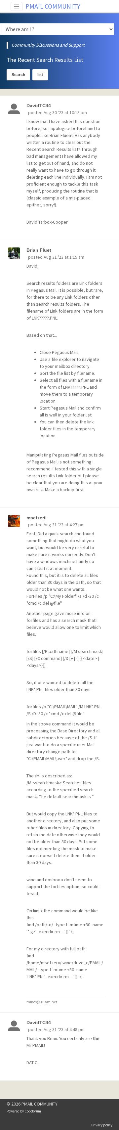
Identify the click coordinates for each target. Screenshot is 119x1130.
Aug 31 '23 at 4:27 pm (64, 525)
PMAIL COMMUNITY (52, 6)
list (40, 74)
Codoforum (32, 1111)
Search (18, 74)
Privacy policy (101, 1125)
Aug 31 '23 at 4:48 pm (64, 1029)
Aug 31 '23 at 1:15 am (64, 257)
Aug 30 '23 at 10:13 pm (65, 112)
